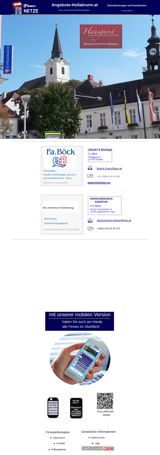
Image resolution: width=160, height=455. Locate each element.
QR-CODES (76, 411)
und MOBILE (76, 413)
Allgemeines (76, 407)
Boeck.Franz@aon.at (109, 168)
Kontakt (60, 443)
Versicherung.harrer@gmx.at (114, 220)
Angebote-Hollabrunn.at (75, 5)
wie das (76, 400)
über (76, 409)
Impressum (58, 437)
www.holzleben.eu (99, 182)
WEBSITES (76, 415)
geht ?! (76, 402)
